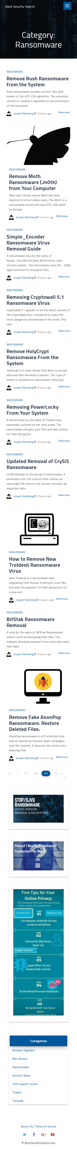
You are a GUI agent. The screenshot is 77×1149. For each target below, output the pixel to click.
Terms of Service (45, 1126)
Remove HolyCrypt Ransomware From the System (32, 357)
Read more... (64, 112)
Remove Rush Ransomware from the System (38, 81)
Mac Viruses (19, 1058)
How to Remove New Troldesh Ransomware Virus (34, 565)
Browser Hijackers (23, 1050)
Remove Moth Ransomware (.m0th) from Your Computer (33, 182)
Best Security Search (20, 6)
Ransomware (15, 72)
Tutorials (18, 1100)
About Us (27, 1126)
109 (46, 773)
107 (26, 773)
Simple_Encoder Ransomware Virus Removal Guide (28, 243)
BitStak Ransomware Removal (31, 622)
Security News (21, 1075)
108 (36, 773)
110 (56, 773)
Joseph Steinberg (23, 113)
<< (9, 773)
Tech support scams (25, 1084)
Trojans (17, 1092)
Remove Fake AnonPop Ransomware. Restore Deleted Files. (35, 723)
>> (65, 778)
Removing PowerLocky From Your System (32, 410)
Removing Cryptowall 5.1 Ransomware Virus (35, 300)
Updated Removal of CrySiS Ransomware (38, 464)
